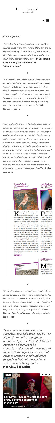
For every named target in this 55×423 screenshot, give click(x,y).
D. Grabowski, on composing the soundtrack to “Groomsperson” (26, 62)
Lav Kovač (27, 9)
